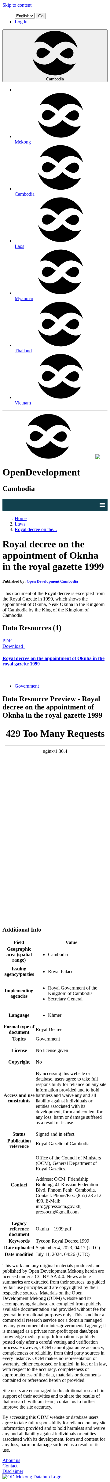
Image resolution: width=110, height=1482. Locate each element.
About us (11, 1460)
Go (40, 16)
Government (27, 686)
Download (13, 646)
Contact (9, 1465)
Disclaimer (12, 1471)
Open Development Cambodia (52, 581)
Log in (21, 21)
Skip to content (16, 5)
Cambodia (55, 79)
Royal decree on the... (36, 529)
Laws (20, 523)
